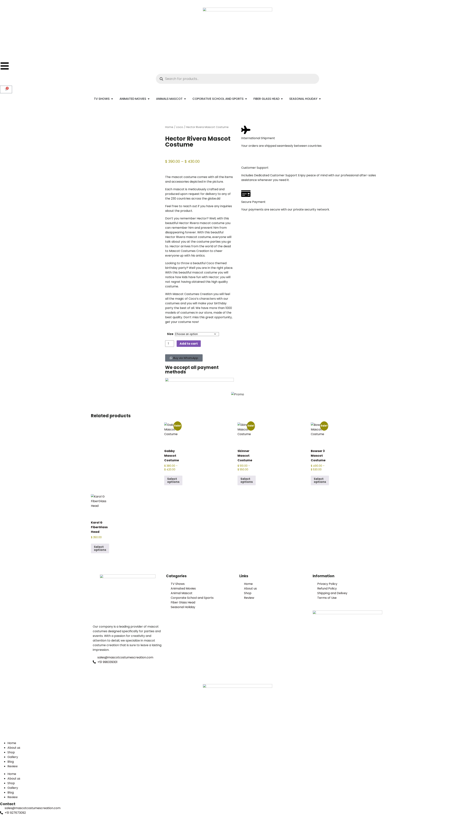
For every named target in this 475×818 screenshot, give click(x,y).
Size (170, 334)
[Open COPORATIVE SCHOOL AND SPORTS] (246, 99)
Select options (173, 480)
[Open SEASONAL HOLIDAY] (319, 99)
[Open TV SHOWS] (112, 99)
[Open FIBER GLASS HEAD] (281, 99)
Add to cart (189, 343)
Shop (11, 752)
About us (13, 748)
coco (179, 127)
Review (12, 766)
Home (169, 127)
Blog (10, 761)
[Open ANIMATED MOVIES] (148, 99)
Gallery (12, 757)
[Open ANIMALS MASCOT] (185, 99)
